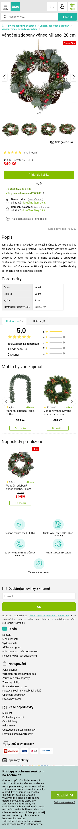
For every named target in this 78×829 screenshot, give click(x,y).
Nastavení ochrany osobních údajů (21, 690)
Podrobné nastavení (64, 802)
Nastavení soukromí (13, 818)
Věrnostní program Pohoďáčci (19, 674)
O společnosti (10, 639)
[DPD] (34, 751)
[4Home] (4, 25)
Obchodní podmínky (13, 695)
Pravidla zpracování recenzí (17, 734)
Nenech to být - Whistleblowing (19, 655)
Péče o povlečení (11, 699)
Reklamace (8, 725)
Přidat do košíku (39, 174)
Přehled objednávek (13, 717)
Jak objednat (9, 669)
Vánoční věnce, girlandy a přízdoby (19, 29)
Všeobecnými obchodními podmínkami (49, 615)
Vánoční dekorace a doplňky (54, 25)
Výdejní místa (9, 643)
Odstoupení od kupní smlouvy (19, 729)
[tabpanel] (39, 76)
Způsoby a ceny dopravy (16, 678)
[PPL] (46, 751)
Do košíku (20, 428)
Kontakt (6, 634)
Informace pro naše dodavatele (19, 651)
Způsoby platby (11, 682)
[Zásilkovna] (11, 751)
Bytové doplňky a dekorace (22, 25)
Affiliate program (11, 647)
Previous (6, 401)
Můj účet (7, 713)
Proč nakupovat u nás (14, 686)
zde (40, 823)
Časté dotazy (9, 721)
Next (71, 401)
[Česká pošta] (24, 751)
